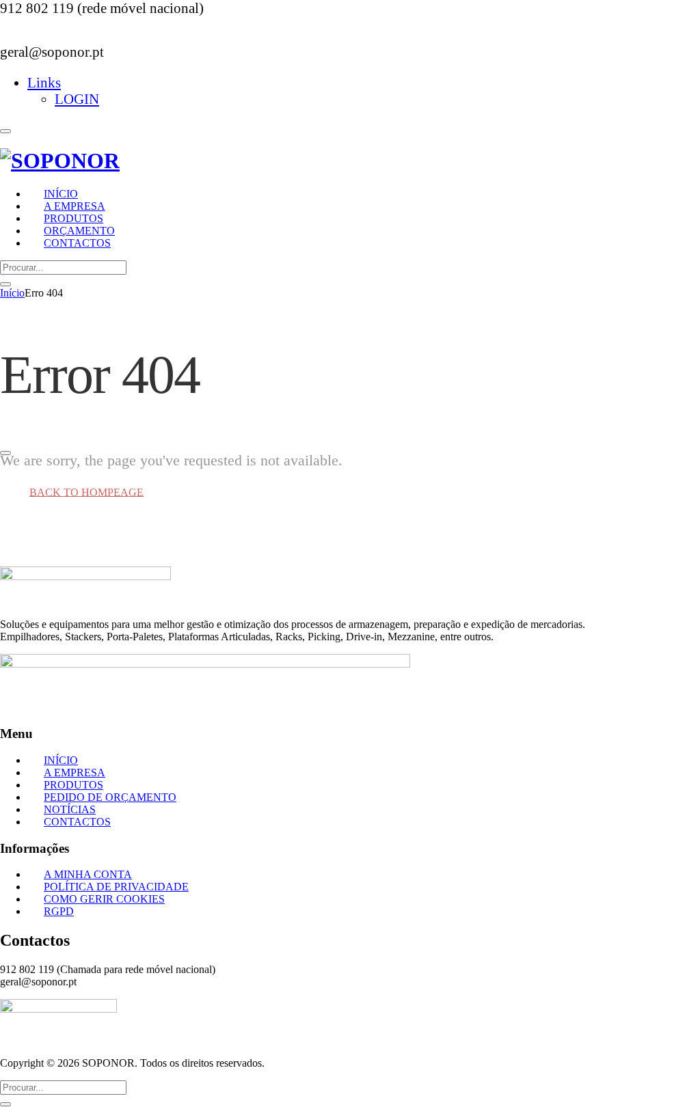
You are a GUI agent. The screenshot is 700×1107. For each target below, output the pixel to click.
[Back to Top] (5, 453)
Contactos (77, 243)
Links (44, 82)
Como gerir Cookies (104, 899)
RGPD (59, 911)
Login (77, 99)
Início (12, 293)
